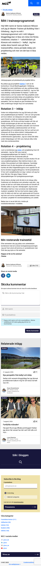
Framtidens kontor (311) (8, 519)
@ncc (5, 542)
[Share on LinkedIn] (8, 275)
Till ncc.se (6, 554)
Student (36, 14)
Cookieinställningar (29, 562)
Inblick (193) (5, 525)
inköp (19, 150)
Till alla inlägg (7, 10)
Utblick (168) (5, 530)
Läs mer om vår (13, 502)
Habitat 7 (23, 84)
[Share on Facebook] (3, 275)
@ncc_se (6, 545)
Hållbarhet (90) (6, 522)
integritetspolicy (18, 502)
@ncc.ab (6, 540)
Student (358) (5, 528)
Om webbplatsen (14, 564)
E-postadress (8, 482)
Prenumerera (10, 507)
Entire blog (10, 493)
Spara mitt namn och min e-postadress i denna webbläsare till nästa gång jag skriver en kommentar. (19, 322)
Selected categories (13, 497)
